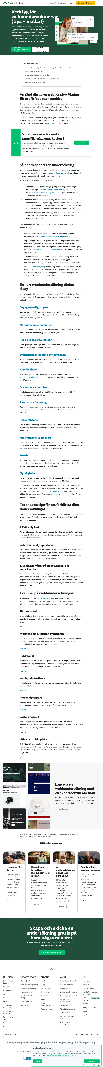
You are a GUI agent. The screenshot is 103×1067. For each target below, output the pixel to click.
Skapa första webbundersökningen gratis (21, 49)
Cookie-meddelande (69, 1056)
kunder (46, 123)
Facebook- (54, 315)
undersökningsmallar (46, 598)
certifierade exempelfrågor (42, 192)
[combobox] (10, 1034)
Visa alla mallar (63, 809)
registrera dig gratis (62, 173)
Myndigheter (28, 473)
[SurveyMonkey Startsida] (13, 3)
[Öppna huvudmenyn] (98, 3)
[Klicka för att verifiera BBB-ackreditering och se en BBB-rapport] (27, 1060)
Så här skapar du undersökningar (40, 49)
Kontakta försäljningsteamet (58, 3)
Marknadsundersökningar (36, 325)
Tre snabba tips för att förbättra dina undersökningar (42, 79)
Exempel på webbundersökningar (35, 82)
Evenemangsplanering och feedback (43, 354)
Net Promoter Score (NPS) (36, 437)
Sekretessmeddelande (54, 1056)
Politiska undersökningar (36, 340)
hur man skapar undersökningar (53, 189)
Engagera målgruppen (34, 307)
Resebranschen (29, 420)
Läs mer (81, 143)
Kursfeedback (28, 369)
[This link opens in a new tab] (77, 1034)
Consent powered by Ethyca (90, 1065)
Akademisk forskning (33, 402)
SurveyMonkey (47, 491)
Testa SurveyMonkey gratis (51, 952)
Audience (57, 491)
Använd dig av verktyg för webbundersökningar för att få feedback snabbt (48, 68)
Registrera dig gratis (85, 3)
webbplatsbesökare (27, 315)
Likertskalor (38, 574)
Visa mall (23, 626)
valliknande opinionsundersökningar (49, 249)
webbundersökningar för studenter (33, 377)
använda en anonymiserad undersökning (55, 236)
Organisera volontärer (34, 387)
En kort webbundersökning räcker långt (37, 75)
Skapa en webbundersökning (34, 71)
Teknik (24, 455)
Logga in (71, 3)
